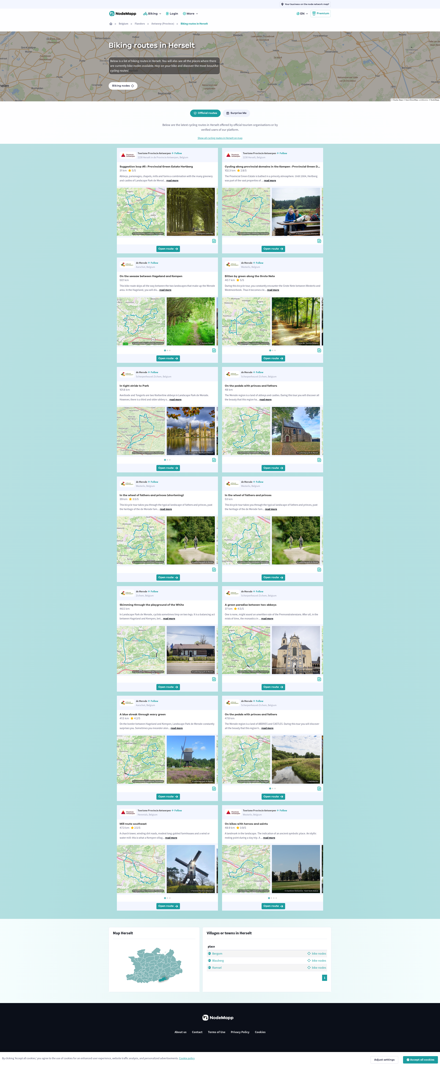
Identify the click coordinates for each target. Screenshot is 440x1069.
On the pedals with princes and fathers (251, 386)
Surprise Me (238, 113)
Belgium (123, 23)
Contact (197, 1032)
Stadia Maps (398, 100)
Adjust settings (384, 1060)
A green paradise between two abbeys (250, 605)
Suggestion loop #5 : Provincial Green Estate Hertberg (156, 167)
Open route (166, 249)
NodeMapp (435, 100)
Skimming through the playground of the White (152, 605)
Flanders (140, 23)
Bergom (217, 953)
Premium (323, 13)
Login (174, 14)
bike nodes (318, 953)
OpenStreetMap (411, 100)
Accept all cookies (422, 1060)
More (190, 14)
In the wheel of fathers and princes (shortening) (152, 495)
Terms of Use (216, 1032)
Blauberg (218, 960)
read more (172, 180)
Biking (153, 14)
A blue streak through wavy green (143, 714)
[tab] (165, 350)
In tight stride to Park (134, 386)
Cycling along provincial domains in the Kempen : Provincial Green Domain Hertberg (282, 167)
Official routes (207, 113)
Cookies (260, 1032)
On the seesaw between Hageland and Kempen (151, 276)
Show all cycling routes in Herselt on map (220, 138)
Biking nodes (121, 86)
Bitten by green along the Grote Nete (250, 276)
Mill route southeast (133, 824)
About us (180, 1032)
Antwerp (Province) (162, 23)
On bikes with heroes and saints (246, 824)
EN (302, 14)
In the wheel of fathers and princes (248, 495)
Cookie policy (187, 1058)
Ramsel (217, 968)
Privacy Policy (240, 1032)
